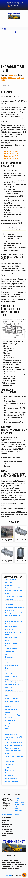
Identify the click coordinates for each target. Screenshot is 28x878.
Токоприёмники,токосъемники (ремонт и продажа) (14, 757)
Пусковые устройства (10, 720)
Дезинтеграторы (9, 605)
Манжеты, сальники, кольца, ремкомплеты (12, 686)
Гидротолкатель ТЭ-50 (11, 156)
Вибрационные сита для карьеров (13, 591)
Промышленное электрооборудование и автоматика (14, 716)
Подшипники (8, 707)
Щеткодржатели (9, 773)
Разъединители (9, 726)
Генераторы (8, 593)
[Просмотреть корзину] (14, 33)
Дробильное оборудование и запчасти (14, 607)
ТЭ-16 (10, 77)
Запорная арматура (9, 610)
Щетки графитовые (9, 770)
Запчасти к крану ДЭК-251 (11, 627)
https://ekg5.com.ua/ (7, 814)
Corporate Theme (8, 875)
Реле (6, 731)
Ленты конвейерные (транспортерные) (14, 682)
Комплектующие (9, 657)
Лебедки (7, 679)
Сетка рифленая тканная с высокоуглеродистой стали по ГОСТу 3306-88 (14, 737)
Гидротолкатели (13, 75)
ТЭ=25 (3, 80)
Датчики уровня (9, 602)
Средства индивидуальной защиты (13, 742)
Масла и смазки (9, 690)
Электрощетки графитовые (11, 781)
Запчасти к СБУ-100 (10, 629)
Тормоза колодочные (10, 762)
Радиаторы (7, 723)
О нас (16, 800)
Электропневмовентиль (11, 778)
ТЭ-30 (14, 77)
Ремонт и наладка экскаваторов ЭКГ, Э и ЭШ (20, 804)
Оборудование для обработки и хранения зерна (12, 702)
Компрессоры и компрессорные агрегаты (12, 661)
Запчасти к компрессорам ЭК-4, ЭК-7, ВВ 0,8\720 (14, 622)
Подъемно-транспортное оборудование (11, 711)
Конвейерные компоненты (11, 665)
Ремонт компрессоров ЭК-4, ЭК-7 (20, 810)
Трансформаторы (9, 764)
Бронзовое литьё (9, 585)
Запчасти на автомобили (11, 643)
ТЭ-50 (18, 77)
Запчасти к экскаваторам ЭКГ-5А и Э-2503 (13, 633)
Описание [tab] (5, 86)
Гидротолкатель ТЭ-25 (11, 153)
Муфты (6, 696)
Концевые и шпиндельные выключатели (11, 672)
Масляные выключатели (11, 693)
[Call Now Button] (24, 875)
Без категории (8, 582)
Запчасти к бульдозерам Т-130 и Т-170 (13, 617)
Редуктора (7, 729)
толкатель (4, 77)
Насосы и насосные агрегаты (12, 698)
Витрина (17, 798)
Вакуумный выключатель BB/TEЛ (13, 588)
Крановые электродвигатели (12, 676)
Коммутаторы (8, 654)
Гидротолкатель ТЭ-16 (11, 151)
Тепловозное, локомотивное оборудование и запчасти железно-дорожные (14, 750)
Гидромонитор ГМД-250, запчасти (13, 596)
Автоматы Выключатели (11, 580)
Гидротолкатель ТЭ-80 (11, 158)
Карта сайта (18, 814)
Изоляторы (7, 646)
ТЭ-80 (22, 77)
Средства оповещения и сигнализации (14, 745)
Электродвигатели (9, 775)
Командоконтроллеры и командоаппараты (11, 650)
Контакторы (8, 668)
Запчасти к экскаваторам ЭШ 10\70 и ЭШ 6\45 (14, 639)
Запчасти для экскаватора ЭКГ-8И (13, 613)
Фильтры (7, 767)
